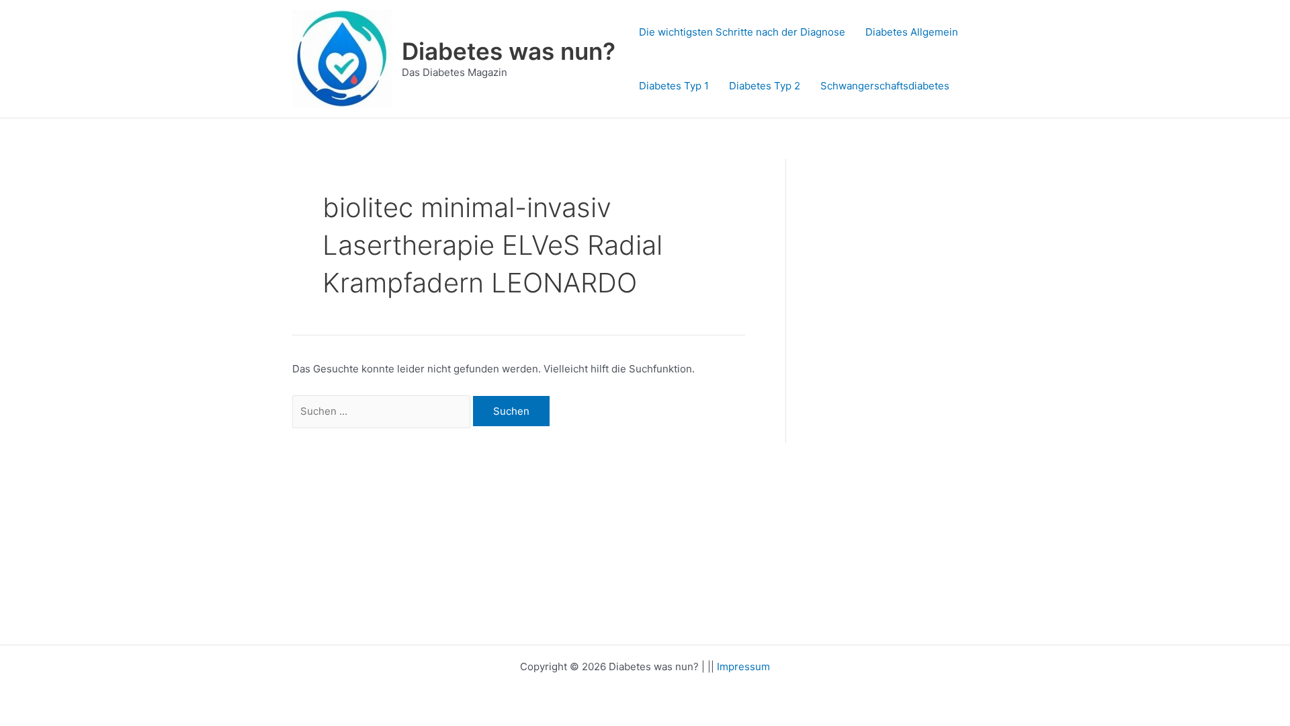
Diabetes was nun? (508, 51)
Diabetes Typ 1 (674, 85)
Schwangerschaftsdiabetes (884, 85)
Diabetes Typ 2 (764, 85)
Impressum (743, 666)
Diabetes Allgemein (911, 32)
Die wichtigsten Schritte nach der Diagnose (742, 32)
